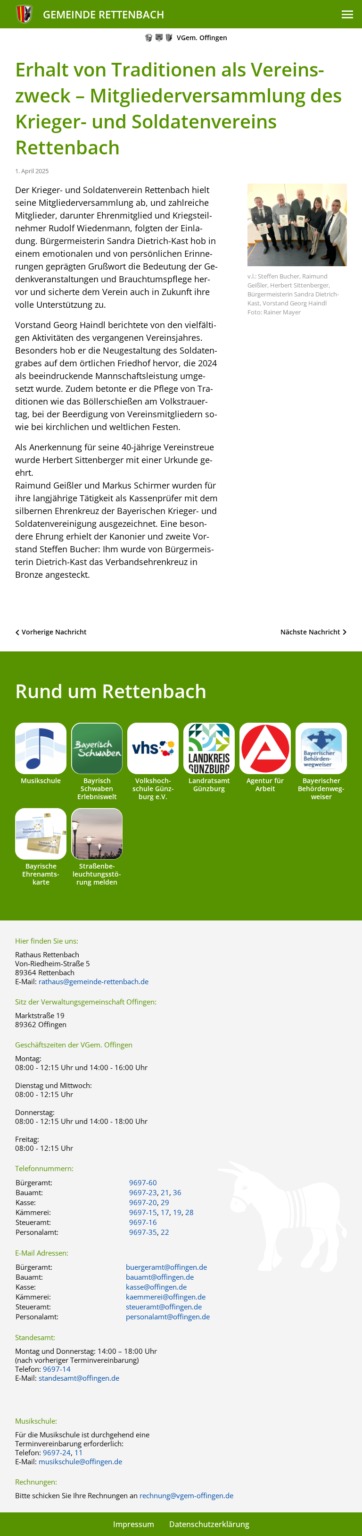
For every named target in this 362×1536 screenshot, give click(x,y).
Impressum (133, 1524)
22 (165, 1232)
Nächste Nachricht (310, 631)
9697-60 (143, 1182)
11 (78, 1452)
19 (177, 1212)
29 (165, 1202)
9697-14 (57, 1369)
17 (165, 1212)
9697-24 (57, 1452)
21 (165, 1192)
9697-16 (143, 1222)
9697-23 (143, 1192)
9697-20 (143, 1202)
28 (189, 1212)
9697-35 (143, 1232)
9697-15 (143, 1212)
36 (177, 1192)
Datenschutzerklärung (209, 1524)
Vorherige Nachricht (54, 631)
